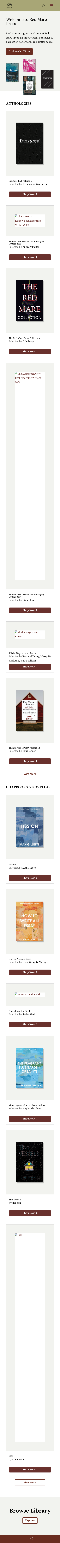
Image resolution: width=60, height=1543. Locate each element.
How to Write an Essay (20, 959)
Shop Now (29, 194)
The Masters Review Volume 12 (24, 747)
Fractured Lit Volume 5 (20, 181)
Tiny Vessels (15, 1199)
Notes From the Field (19, 1011)
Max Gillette (29, 867)
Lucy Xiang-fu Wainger (35, 962)
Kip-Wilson (29, 660)
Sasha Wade (29, 1014)
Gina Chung (29, 600)
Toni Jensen (29, 751)
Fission (12, 864)
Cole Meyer (29, 341)
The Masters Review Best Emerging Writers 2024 (26, 595)
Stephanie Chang (32, 1108)
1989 (11, 1456)
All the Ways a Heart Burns (22, 653)
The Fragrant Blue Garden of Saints (27, 1105)
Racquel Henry (30, 656)
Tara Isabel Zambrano (35, 184)
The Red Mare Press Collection (24, 338)
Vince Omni (19, 1459)
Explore (30, 1520)
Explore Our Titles (19, 51)
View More (30, 774)
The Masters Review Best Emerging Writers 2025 (26, 242)
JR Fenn (16, 1202)
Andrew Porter (30, 247)
